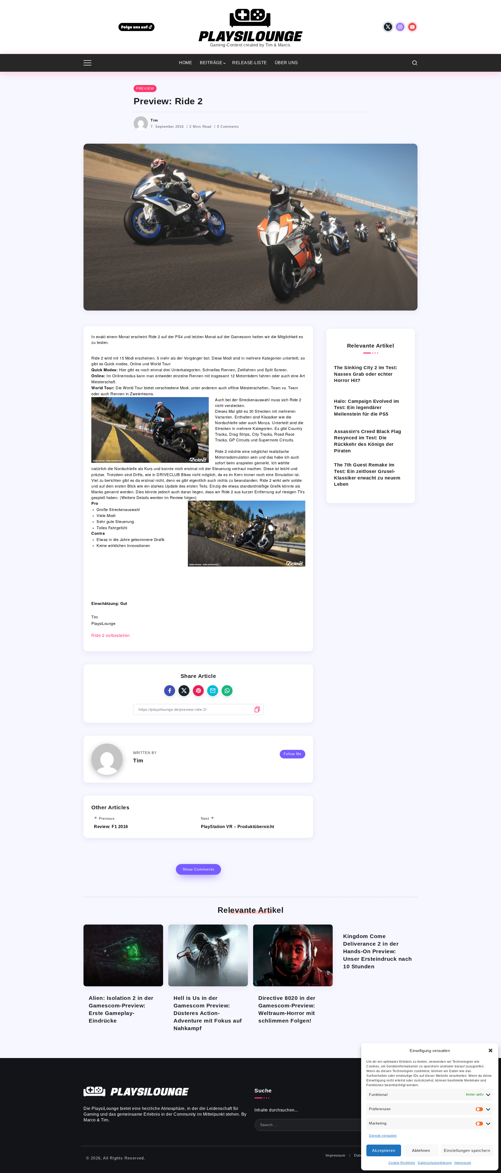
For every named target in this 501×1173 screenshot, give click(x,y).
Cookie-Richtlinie (402, 1163)
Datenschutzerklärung (435, 1163)
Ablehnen (421, 1150)
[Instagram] (400, 27)
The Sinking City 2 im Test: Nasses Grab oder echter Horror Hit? (365, 374)
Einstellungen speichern (467, 1150)
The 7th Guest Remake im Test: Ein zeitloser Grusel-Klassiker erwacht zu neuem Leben (367, 474)
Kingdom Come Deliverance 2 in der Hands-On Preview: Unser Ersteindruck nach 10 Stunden (377, 951)
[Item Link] (123, 955)
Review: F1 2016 (111, 826)
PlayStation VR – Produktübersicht (237, 826)
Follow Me (292, 754)
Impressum (462, 1163)
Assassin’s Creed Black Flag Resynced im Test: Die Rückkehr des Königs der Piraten (367, 441)
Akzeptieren (383, 1150)
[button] (490, 1050)
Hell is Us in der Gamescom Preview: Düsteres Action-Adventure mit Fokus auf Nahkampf (208, 1013)
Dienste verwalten (383, 1136)
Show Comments (198, 869)
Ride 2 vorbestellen (110, 635)
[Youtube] (412, 27)
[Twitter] (388, 27)
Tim (154, 120)
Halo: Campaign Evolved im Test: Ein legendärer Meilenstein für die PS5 (366, 408)
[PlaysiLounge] (250, 24)
